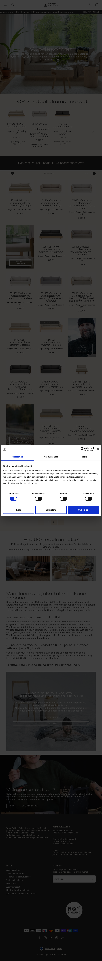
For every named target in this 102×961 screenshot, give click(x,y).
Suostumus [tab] (17, 456)
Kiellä (18, 510)
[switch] (38, 499)
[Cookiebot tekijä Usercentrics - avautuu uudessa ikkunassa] (82, 449)
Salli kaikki (83, 510)
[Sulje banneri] (98, 449)
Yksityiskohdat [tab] (51, 456)
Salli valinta (51, 510)
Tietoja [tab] (84, 456)
